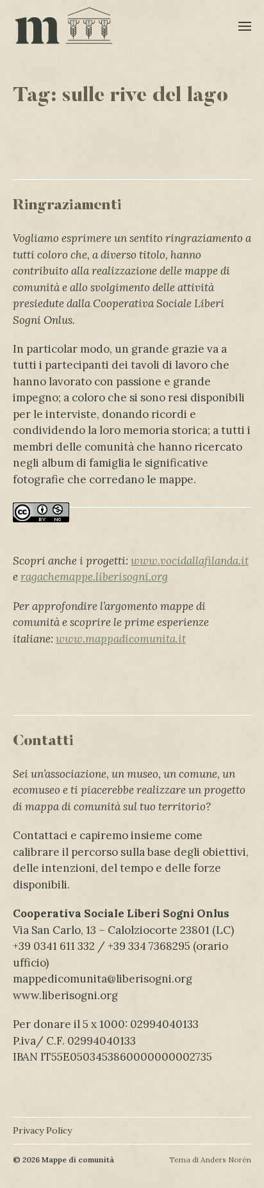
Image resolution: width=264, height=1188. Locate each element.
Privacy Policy (42, 1130)
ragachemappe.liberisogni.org (94, 577)
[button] (245, 25)
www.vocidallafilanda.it (190, 561)
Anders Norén (226, 1159)
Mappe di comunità (78, 1159)
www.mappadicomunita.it (121, 639)
